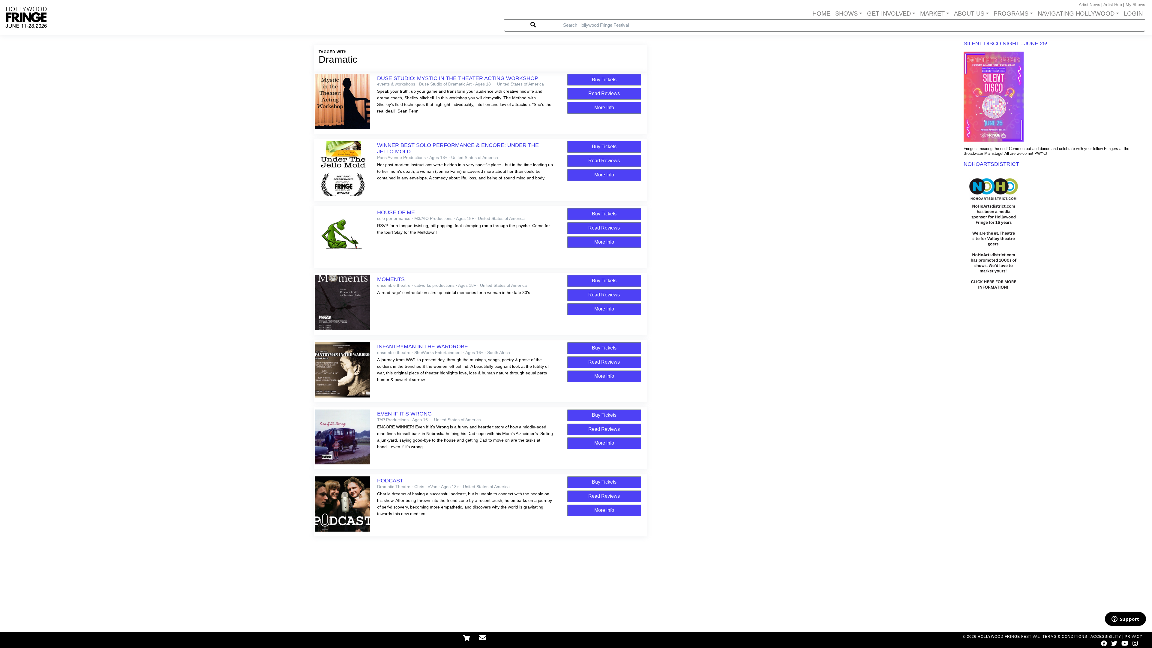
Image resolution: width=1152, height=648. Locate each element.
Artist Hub (1112, 4)
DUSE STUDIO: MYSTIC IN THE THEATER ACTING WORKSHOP (457, 78)
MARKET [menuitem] (932, 13)
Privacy (1133, 636)
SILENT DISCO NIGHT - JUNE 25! (1005, 43)
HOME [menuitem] (821, 13)
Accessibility (1105, 636)
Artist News (1089, 4)
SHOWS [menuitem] (846, 13)
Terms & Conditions (1064, 636)
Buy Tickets (604, 79)
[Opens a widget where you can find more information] (1125, 619)
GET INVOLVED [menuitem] (889, 13)
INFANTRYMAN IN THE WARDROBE (422, 347)
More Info (604, 107)
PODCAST (390, 481)
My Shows (1135, 4)
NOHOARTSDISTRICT (991, 164)
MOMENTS (391, 279)
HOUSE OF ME (396, 212)
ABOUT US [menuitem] (969, 13)
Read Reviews (604, 93)
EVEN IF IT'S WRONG (404, 414)
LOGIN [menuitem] (1133, 13)
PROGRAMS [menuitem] (1011, 13)
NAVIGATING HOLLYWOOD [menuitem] (1076, 13)
